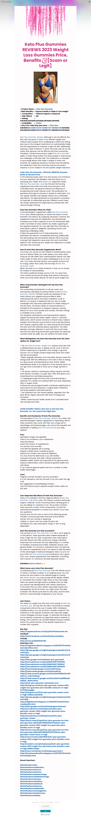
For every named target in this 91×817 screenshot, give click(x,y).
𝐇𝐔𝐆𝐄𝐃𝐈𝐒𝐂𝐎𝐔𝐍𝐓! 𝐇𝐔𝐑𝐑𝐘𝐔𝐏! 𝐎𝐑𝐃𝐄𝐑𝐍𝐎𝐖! (45, 128)
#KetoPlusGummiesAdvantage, (33, 774)
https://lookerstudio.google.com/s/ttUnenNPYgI (40, 671)
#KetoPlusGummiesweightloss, (33, 791)
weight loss (47, 182)
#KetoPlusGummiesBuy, (30, 795)
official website (29, 578)
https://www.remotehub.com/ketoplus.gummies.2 (41, 751)
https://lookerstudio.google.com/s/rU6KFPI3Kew (40, 669)
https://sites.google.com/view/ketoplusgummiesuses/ (43, 706)
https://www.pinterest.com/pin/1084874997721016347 (42, 664)
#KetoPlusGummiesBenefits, (32, 788)
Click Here (54, 125)
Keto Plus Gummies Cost (43, 533)
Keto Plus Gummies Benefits (46, 418)
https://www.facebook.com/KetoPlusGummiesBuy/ (42, 636)
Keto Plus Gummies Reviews (32, 137)
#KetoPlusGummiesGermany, (32, 793)
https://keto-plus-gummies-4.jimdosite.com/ (39, 683)
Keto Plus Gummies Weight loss (38, 346)
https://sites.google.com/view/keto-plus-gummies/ (42, 659)
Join (46, 811)
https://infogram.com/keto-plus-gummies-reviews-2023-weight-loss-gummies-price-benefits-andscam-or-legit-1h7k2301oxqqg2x (44, 687)
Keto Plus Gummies (44, 109)
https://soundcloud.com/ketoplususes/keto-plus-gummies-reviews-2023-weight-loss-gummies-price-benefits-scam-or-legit (43, 711)
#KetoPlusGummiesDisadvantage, (34, 777)
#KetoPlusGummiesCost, (31, 770)
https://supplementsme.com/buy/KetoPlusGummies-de (44, 631)
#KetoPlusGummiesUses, (31, 779)
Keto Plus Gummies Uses (34, 184)
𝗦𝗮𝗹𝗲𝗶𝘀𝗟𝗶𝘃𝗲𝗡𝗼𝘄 (34, 563)
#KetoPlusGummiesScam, (31, 786)
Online (38, 123)
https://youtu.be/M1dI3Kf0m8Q (33, 641)
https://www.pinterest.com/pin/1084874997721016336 (42, 667)
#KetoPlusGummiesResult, (31, 784)
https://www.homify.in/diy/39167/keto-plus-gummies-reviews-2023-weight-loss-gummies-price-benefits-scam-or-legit (45, 739)
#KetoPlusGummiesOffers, (31, 781)
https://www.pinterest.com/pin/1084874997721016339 (42, 662)
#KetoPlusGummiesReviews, (32, 767)
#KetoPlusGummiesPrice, (31, 772)
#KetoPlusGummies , (29, 765)
